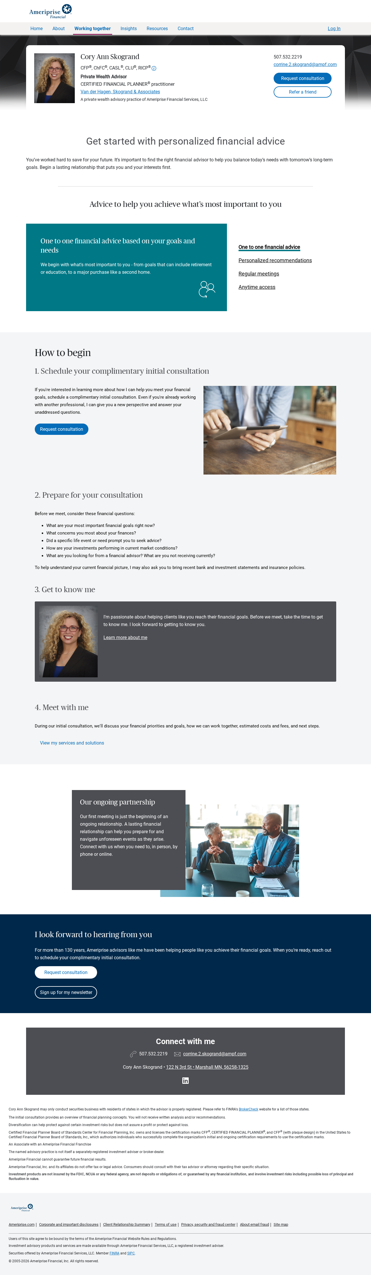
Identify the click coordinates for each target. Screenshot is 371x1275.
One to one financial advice (269, 247)
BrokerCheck (248, 1109)
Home (36, 28)
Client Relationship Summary (126, 1224)
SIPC (131, 1253)
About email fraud (254, 1224)
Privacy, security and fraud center (208, 1224)
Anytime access (257, 287)
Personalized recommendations (275, 260)
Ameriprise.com (21, 1224)
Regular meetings (259, 274)
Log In (334, 28)
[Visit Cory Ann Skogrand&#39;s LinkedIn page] (185, 1081)
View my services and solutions (72, 743)
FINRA (114, 1253)
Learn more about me (125, 637)
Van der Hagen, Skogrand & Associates (120, 91)
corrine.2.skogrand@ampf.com (305, 64)
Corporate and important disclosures (69, 1224)
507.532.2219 (288, 57)
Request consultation (302, 78)
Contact (186, 28)
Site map (281, 1224)
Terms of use (166, 1224)
